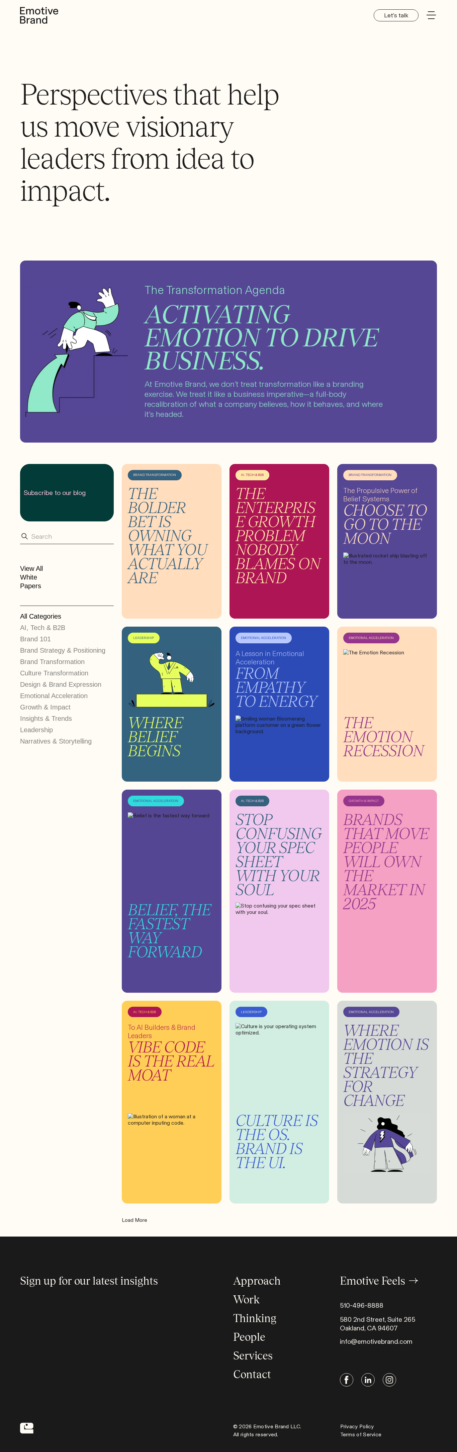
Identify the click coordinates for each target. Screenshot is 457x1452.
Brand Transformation (52, 661)
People (249, 1337)
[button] (431, 15)
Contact (252, 1374)
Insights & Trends (46, 718)
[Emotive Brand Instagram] (389, 1380)
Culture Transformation (54, 673)
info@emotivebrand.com (376, 1341)
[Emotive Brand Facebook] (346, 1380)
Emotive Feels (372, 1281)
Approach (257, 1281)
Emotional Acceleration (54, 695)
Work (246, 1299)
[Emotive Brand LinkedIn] (368, 1380)
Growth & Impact (45, 707)
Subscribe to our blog (55, 493)
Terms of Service (361, 1434)
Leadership (36, 730)
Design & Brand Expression (60, 684)
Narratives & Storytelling (56, 741)
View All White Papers (31, 577)
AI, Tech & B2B (42, 627)
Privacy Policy (357, 1426)
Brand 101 (35, 639)
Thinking (254, 1318)
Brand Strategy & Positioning (62, 650)
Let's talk (396, 15)
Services (253, 1355)
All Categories (40, 616)
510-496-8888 (361, 1305)
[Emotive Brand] (37, 14)
